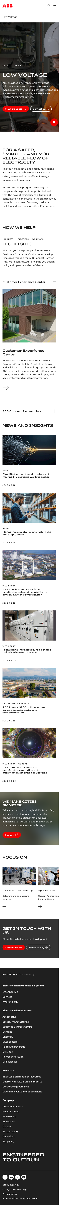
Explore (9, 834)
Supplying (8, 1141)
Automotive (9, 1016)
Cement (7, 1031)
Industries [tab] (23, 238)
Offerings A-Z (10, 991)
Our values (9, 1136)
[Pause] (54, 122)
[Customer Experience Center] (54, 282)
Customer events (13, 1106)
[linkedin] (11, 1177)
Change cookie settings (15, 1189)
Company (8, 1100)
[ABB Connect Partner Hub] (54, 411)
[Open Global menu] (54, 5)
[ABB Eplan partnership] (4, 907)
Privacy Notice (10, 1194)
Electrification (10, 974)
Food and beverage (14, 1046)
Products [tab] (8, 238)
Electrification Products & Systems (23, 985)
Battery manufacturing (16, 1021)
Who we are (9, 1116)
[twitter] (17, 1177)
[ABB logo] (8, 6)
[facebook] (5, 1177)
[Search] (49, 5)
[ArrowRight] (6, 390)
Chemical (8, 1036)
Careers (7, 1126)
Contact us (39, 108)
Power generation (13, 1056)
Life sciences (10, 1061)
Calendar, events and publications (22, 1091)
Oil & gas (8, 1051)
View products (13, 108)
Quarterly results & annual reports (22, 1081)
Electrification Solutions (17, 1010)
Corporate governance (16, 1086)
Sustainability (10, 1131)
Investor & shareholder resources (22, 1076)
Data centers (10, 1041)
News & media (11, 1111)
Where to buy (36, 947)
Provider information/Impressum (20, 1198)
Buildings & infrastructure (17, 1026)
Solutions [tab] (37, 238)
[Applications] (40, 907)
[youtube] (23, 1177)
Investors (8, 1070)
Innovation (9, 1121)
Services (7, 996)
